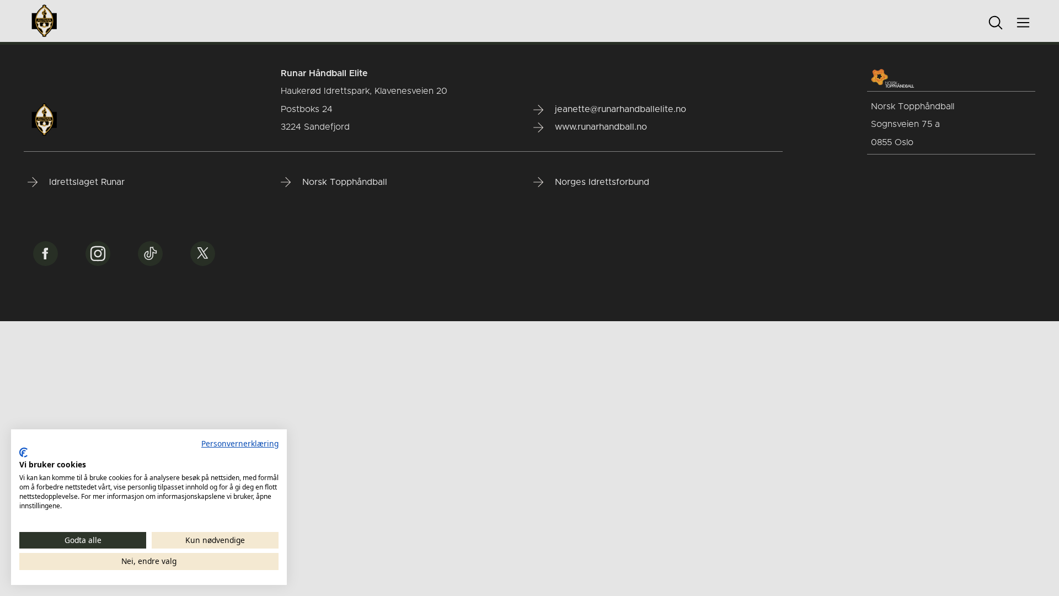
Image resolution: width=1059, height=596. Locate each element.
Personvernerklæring (240, 443)
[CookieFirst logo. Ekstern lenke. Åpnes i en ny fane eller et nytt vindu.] (23, 452)
